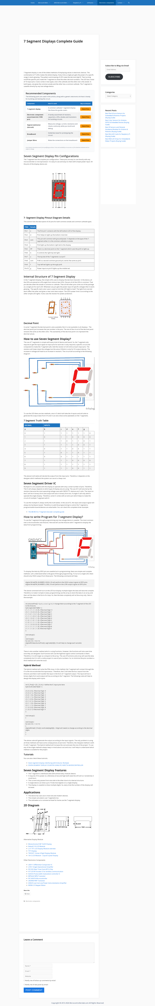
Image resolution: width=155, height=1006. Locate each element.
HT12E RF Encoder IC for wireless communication (45, 871)
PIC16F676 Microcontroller (37, 878)
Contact (120, 3)
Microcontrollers (43, 3)
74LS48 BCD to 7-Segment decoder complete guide (46, 512)
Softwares (90, 3)
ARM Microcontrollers (60, 3)
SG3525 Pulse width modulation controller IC (44, 874)
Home (33, 3)
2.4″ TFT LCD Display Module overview (42, 849)
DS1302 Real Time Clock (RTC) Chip (40, 869)
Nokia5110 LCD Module (36, 846)
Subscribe (114, 77)
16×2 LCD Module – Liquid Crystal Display (43, 855)
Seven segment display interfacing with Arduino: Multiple (48, 763)
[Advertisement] (77, 20)
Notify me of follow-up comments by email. (40, 980)
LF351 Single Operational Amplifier (40, 867)
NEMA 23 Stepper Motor (37, 885)
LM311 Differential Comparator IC (40, 865)
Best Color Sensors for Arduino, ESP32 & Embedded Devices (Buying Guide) (117, 122)
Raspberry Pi (77, 3)
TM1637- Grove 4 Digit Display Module (42, 853)
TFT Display (32, 851)
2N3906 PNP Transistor (36, 881)
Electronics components (106, 3)
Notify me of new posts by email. (36, 985)
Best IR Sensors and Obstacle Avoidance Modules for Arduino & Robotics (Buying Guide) (116, 129)
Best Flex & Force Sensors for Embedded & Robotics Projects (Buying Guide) (115, 115)
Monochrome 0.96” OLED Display (40, 844)
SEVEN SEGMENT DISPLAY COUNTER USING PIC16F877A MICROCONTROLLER (55, 765)
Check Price (85, 109)
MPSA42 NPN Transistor (36, 876)
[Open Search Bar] (128, 2)
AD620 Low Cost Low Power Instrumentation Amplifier (47, 883)
